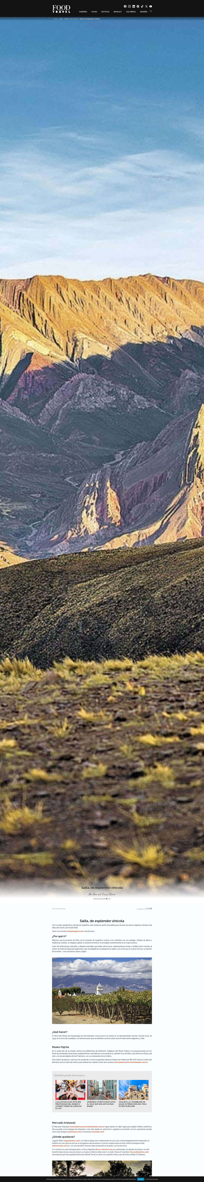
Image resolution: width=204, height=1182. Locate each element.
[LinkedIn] (133, 6)
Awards (143, 12)
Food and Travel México (104, 894)
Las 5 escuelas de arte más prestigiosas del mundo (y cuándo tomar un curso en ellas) (68, 1105)
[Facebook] (125, 6)
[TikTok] (142, 6)
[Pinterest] (138, 6)
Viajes (94, 12)
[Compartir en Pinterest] (151, 909)
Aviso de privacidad (151, 1179)
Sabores (83, 12)
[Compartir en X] (147, 909)
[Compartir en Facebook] (149, 909)
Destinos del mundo (71, 19)
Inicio (55, 19)
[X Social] (146, 6)
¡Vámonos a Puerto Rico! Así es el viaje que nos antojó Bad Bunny (101, 1104)
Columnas (131, 12)
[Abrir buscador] (151, 11)
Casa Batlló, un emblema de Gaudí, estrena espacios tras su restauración (132, 1104)
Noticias (105, 12)
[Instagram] (129, 6)
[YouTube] (150, 6)
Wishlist (118, 12)
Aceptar (140, 1179)
